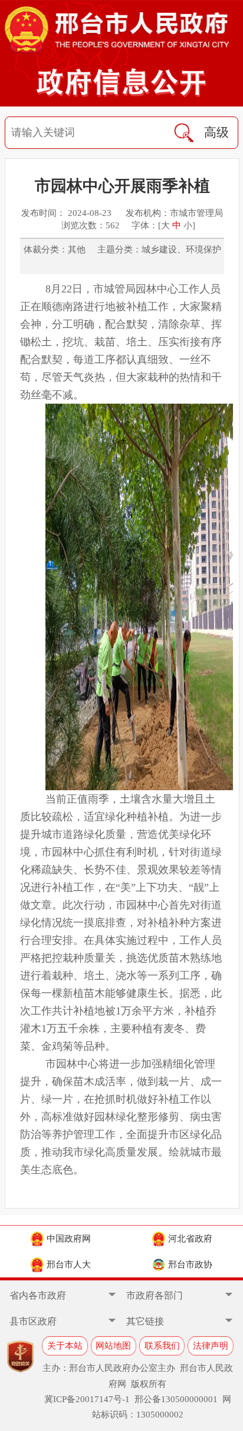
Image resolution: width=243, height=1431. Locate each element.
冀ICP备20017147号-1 (87, 1399)
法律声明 (210, 1345)
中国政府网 (69, 1238)
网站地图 (113, 1345)
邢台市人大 (69, 1264)
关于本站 (65, 1345)
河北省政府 (190, 1238)
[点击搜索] (184, 133)
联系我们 (162, 1345)
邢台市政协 (190, 1264)
